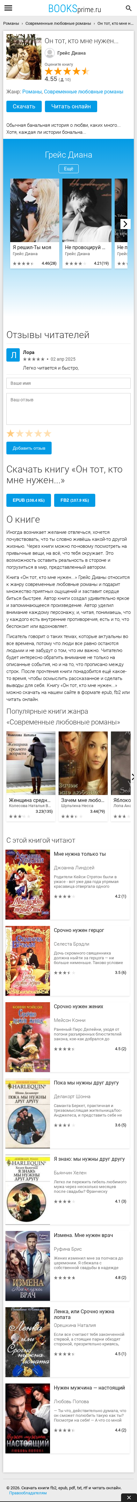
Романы (32, 92)
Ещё (68, 169)
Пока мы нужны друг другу (86, 1083)
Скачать (24, 106)
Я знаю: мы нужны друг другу (89, 1159)
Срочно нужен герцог (79, 930)
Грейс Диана (71, 53)
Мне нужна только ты (80, 854)
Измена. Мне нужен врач (83, 1235)
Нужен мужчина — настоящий (89, 1388)
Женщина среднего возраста (31, 803)
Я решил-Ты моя (32, 247)
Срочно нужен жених (78, 1006)
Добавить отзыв (29, 448)
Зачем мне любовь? (83, 803)
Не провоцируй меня (87, 247)
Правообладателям (28, 1493)
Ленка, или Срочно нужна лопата (84, 1314)
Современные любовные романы (83, 92)
